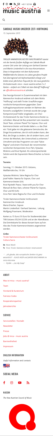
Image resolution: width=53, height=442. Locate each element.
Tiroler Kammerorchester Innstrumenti (26, 248)
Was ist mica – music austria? (16, 280)
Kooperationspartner (12, 301)
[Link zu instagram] (7, 4)
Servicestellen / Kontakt (13, 321)
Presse (6, 331)
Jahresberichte (9, 306)
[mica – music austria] (22, 9)
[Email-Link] (18, 4)
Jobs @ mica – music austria (15, 336)
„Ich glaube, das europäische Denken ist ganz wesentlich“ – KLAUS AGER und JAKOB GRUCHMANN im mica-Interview (25, 257)
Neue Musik (10, 245)
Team (5, 285)
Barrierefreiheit (10, 341)
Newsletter (8, 326)
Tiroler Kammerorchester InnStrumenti (20, 237)
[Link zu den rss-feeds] (15, 4)
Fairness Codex (10, 296)
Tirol (8, 248)
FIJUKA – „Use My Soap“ (15, 263)
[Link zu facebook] (3, 4)
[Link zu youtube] (11, 4)
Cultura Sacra (9, 240)
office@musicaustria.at (15, 90)
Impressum (8, 346)
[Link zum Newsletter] (34, 4)
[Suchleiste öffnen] (3, 20)
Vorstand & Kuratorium (13, 291)
